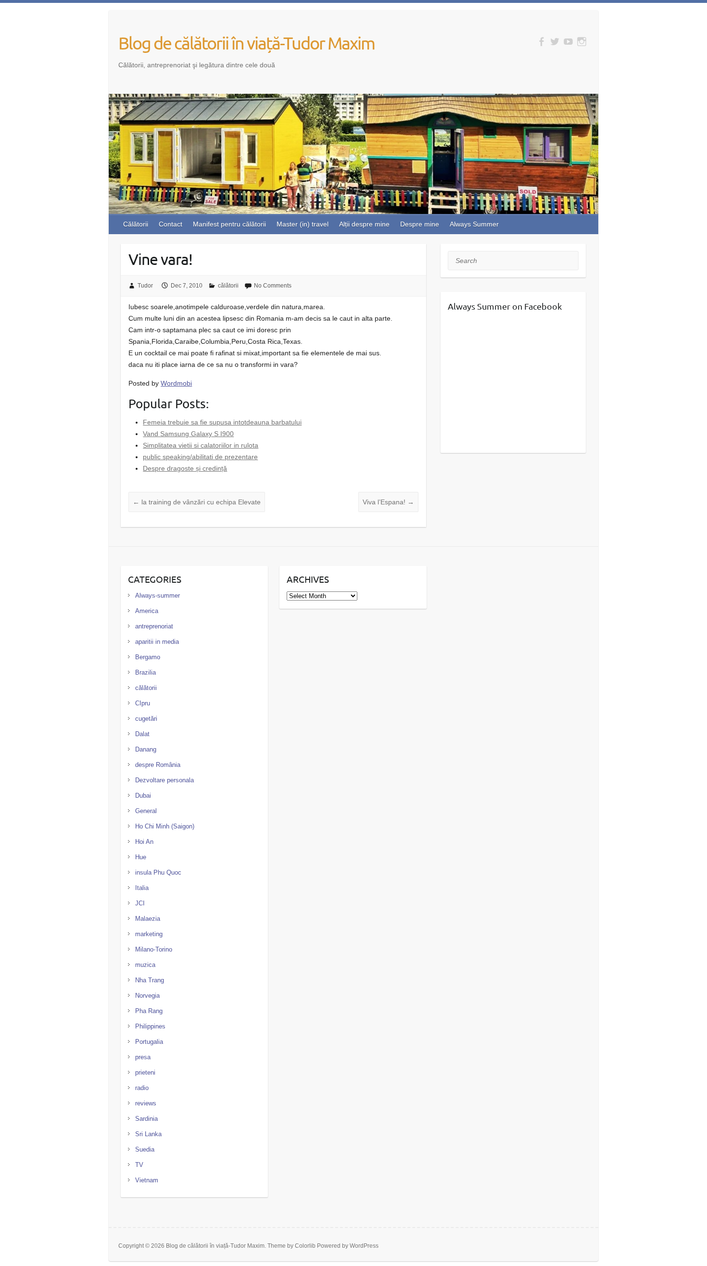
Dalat (142, 734)
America (146, 610)
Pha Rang (149, 1011)
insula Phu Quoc (158, 872)
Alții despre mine (364, 224)
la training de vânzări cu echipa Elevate (197, 502)
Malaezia (147, 918)
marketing (149, 934)
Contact (170, 224)
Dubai (143, 795)
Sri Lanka (148, 1134)
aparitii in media (157, 641)
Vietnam (146, 1180)
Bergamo (147, 657)
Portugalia (149, 1041)
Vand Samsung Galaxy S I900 (188, 434)
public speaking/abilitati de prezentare (200, 457)
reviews (145, 1103)
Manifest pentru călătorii (229, 224)
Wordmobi (176, 383)
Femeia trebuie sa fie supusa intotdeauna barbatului (222, 422)
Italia (142, 887)
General (146, 811)
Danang (145, 749)
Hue (140, 857)
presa (143, 1057)
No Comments (272, 285)
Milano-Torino (153, 949)
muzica (145, 964)
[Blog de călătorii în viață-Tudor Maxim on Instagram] (581, 42)
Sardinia (146, 1118)
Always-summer (157, 595)
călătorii (228, 285)
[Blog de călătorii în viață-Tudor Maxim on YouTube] (568, 42)
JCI (140, 903)
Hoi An (144, 841)
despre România (157, 764)
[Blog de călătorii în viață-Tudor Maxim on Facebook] (541, 42)
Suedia (144, 1149)
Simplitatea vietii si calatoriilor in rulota (200, 445)
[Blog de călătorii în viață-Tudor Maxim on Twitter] (554, 42)
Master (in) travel (302, 224)
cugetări (146, 718)
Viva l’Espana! (388, 502)
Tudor (145, 285)
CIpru (142, 703)
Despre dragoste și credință (185, 468)
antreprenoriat (154, 626)
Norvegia (147, 995)
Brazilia (145, 672)
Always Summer (474, 224)
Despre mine (419, 224)
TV (139, 1164)
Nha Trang (149, 980)
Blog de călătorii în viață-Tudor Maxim (246, 43)
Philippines (150, 1026)
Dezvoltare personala (164, 780)
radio (142, 1087)
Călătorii (135, 224)
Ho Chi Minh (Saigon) (164, 826)
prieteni (145, 1072)
